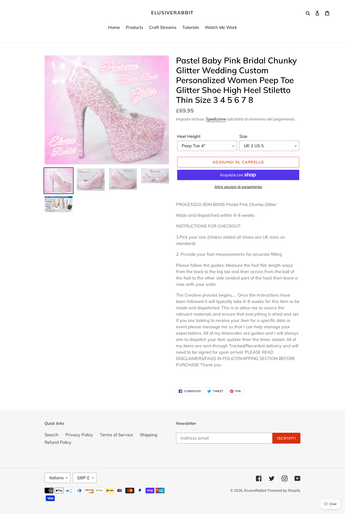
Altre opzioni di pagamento (238, 186)
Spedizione (216, 118)
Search (51, 434)
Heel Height (188, 136)
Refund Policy (58, 442)
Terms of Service (116, 434)
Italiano (56, 477)
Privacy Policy (79, 434)
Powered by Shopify (284, 490)
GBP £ (83, 477)
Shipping (148, 434)
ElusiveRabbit (172, 12)
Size (243, 136)
